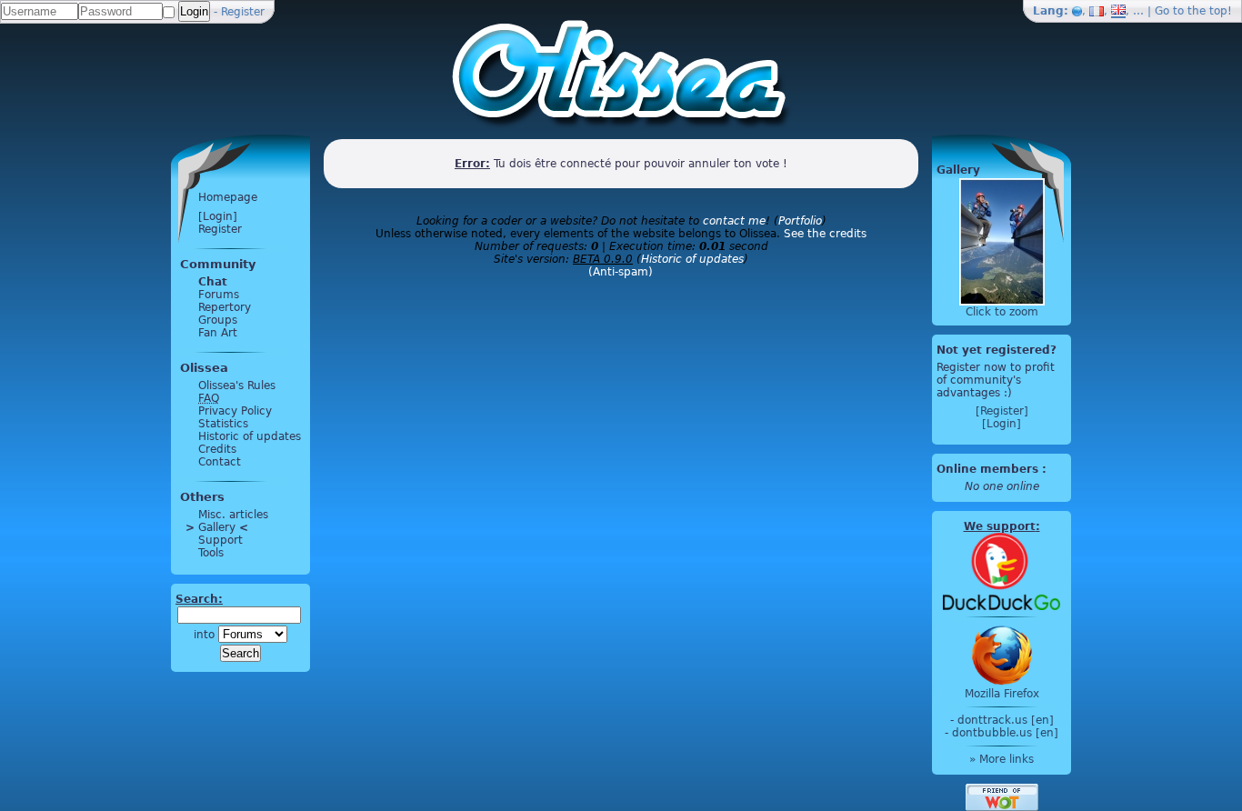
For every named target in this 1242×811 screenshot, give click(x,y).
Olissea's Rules (236, 385)
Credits (217, 449)
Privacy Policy (235, 411)
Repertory (224, 307)
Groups (217, 320)
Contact (219, 462)
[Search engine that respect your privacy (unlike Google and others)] (1001, 571)
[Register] (1002, 411)
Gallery (216, 527)
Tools (211, 552)
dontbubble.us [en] (1005, 732)
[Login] (217, 216)
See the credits (825, 233)
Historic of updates (249, 436)
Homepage (227, 197)
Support (220, 540)
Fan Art (217, 332)
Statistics (223, 423)
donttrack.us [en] (1005, 720)
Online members (987, 469)
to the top (1200, 11)
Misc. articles (233, 514)
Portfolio (800, 221)
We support (1000, 526)
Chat (212, 281)
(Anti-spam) (620, 271)
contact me (734, 221)
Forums (218, 294)
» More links (1001, 759)
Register (243, 11)
